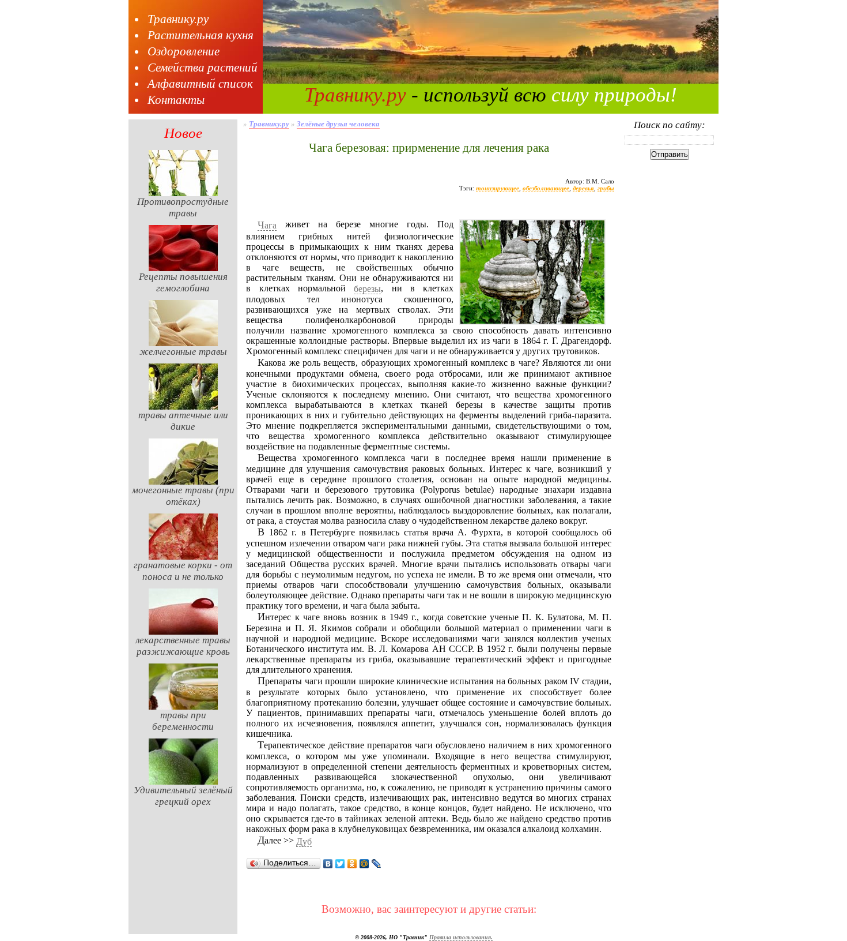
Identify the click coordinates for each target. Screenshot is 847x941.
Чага (267, 225)
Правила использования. (461, 937)
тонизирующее (497, 188)
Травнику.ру (178, 19)
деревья (583, 188)
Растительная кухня (201, 35)
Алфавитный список (200, 84)
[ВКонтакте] (328, 863)
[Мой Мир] (364, 863)
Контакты (176, 100)
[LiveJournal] (376, 863)
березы (367, 289)
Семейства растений (203, 67)
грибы (606, 188)
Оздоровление (184, 51)
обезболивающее (546, 188)
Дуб (304, 841)
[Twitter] (340, 863)
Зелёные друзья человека (338, 123)
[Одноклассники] (352, 863)
